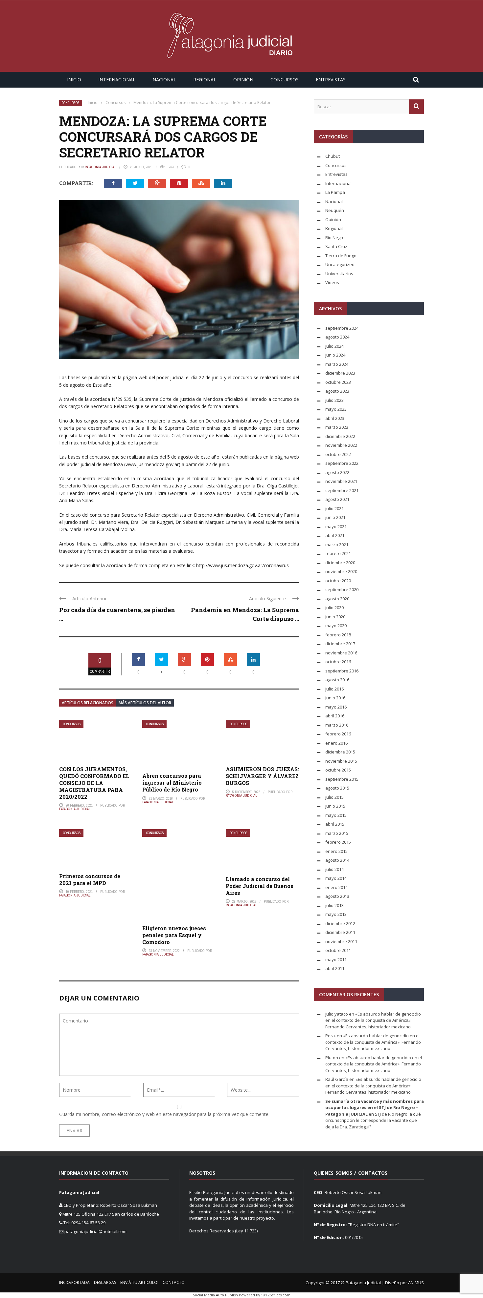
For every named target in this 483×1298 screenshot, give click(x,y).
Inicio (74, 79)
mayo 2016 (336, 707)
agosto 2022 (337, 472)
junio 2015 (335, 806)
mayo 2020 (336, 625)
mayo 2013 (336, 914)
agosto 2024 (337, 337)
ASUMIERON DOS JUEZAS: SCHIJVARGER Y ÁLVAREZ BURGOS (262, 776)
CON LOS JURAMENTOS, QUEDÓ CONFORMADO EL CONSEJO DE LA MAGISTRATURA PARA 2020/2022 (94, 783)
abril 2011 (334, 968)
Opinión (243, 79)
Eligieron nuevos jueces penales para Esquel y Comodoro (174, 935)
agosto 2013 (337, 896)
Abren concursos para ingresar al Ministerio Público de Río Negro (172, 782)
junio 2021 (335, 517)
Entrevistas (331, 79)
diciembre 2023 (340, 373)
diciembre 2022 (340, 436)
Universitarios (339, 274)
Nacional (164, 79)
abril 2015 (334, 824)
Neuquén (334, 210)
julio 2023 (334, 400)
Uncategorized (340, 264)
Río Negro (335, 237)
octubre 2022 (338, 454)
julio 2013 (334, 905)
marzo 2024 (336, 364)
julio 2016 (334, 689)
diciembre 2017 (340, 644)
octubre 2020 (338, 581)
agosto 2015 (337, 788)
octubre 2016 (338, 662)
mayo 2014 (336, 878)
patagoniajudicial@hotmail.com (95, 1231)
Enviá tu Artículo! (139, 1282)
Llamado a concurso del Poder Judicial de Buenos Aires (259, 886)
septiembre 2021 (341, 490)
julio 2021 (334, 508)
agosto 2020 (337, 599)
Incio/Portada (74, 1282)
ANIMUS (416, 1283)
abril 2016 (334, 716)
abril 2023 (334, 418)
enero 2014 (336, 887)
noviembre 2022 (341, 445)
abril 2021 (334, 535)
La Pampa (335, 192)
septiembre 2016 (341, 671)
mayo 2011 (336, 959)
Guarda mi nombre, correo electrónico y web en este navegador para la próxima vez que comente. (164, 1114)
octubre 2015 (338, 770)
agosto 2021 (337, 499)
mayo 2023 (336, 409)
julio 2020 (334, 607)
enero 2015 (336, 851)
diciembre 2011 (340, 932)
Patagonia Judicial (100, 167)
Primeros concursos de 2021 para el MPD (89, 879)
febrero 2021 (338, 553)
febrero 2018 (338, 635)
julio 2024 (334, 346)
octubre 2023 (338, 382)
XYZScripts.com (276, 1294)
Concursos (284, 79)
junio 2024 (335, 355)
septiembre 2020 (341, 589)
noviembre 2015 (341, 761)
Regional (204, 79)
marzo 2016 (336, 725)
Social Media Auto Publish (215, 1294)
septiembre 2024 (341, 328)
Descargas (105, 1282)
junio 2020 (335, 617)
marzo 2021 (336, 544)
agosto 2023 (337, 391)
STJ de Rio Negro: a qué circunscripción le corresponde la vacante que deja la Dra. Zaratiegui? (373, 1120)
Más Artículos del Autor (145, 703)
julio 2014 (334, 869)
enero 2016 (336, 743)
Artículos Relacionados (87, 703)
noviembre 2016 (341, 653)
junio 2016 (335, 698)
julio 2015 (334, 797)
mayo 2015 (336, 815)
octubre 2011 (338, 950)
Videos (332, 282)
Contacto (174, 1282)
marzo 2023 (336, 427)
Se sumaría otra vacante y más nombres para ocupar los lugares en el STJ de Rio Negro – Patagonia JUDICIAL (374, 1107)
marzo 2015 (336, 833)
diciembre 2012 (340, 923)
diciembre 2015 (340, 752)
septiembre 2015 (341, 779)
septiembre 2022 (341, 463)
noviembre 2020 (341, 571)
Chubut (332, 156)
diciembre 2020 (340, 563)
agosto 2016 (337, 680)
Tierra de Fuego (340, 255)
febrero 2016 (338, 734)
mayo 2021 (336, 526)
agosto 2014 (337, 860)
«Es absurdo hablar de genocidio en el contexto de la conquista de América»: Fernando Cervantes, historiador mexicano (373, 1020)
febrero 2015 (338, 842)
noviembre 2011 (341, 941)
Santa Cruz (336, 246)
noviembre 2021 (341, 481)
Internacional (116, 79)
